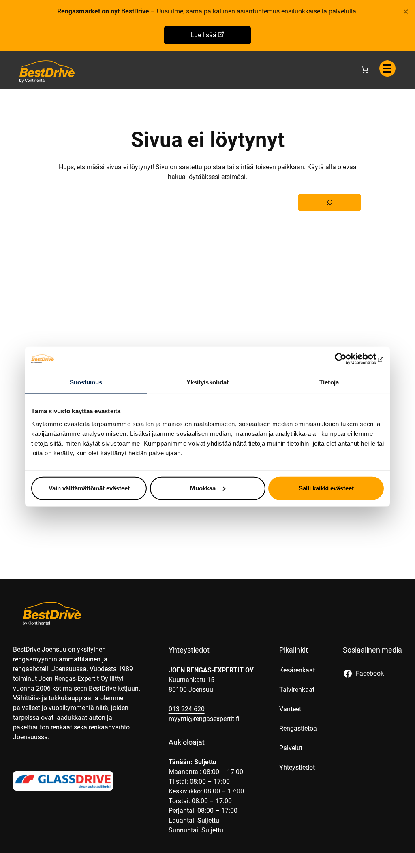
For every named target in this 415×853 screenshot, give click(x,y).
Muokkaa (203, 487)
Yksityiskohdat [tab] (207, 382)
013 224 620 (187, 709)
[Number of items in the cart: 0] (365, 70)
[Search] (329, 202)
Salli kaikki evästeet (326, 487)
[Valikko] (387, 68)
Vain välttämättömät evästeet (89, 487)
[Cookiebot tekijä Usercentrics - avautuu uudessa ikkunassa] (348, 359)
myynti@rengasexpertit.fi (204, 719)
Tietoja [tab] (329, 382)
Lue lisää (203, 35)
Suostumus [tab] (86, 382)
